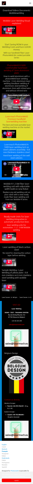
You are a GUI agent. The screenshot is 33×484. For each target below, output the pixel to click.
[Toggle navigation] (30, 3)
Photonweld (14, 471)
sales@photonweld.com (16, 324)
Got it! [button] (16, 480)
